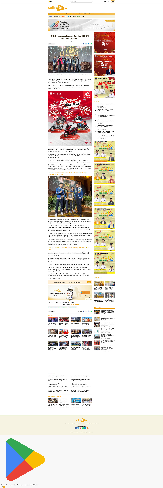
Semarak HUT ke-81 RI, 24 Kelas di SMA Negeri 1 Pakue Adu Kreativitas (105, 132)
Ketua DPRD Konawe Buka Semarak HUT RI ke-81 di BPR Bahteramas (63, 325)
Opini (90, 13)
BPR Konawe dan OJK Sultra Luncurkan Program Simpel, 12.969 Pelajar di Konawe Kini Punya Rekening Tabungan (75, 348)
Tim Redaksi (70, 423)
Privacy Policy (81, 423)
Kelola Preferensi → (75, 304)
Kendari (50, 16)
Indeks (113, 1)
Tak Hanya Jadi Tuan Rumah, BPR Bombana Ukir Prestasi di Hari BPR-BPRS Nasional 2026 (75, 336)
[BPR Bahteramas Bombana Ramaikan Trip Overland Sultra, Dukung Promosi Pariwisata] (87, 319)
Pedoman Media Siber (95, 423)
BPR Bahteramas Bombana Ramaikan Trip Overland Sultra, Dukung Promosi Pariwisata (87, 325)
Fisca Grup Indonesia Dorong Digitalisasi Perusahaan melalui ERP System (75, 325)
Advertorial (53, 13)
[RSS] (88, 428)
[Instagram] (80, 428)
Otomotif (71, 13)
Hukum (63, 13)
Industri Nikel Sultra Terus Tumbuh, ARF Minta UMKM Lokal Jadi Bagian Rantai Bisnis (57, 380)
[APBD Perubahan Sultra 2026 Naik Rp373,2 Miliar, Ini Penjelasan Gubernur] (97, 342)
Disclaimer (87, 423)
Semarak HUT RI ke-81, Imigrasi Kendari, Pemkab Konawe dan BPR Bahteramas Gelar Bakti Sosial (64, 336)
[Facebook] (76, 428)
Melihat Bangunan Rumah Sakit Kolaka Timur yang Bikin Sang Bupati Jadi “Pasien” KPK (98, 300)
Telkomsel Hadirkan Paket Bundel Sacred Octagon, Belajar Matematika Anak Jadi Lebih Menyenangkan (108, 348)
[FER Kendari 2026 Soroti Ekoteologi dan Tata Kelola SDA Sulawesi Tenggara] (97, 336)
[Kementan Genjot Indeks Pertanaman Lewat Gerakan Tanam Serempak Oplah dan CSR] (87, 331)
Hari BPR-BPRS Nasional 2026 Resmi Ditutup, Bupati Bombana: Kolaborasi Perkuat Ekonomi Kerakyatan (52, 348)
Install (1, 486)
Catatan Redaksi (57, 16)
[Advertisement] (70, 361)
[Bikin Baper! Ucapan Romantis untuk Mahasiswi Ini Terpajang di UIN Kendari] (97, 319)
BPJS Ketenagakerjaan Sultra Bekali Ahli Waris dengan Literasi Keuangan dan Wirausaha (80, 391)
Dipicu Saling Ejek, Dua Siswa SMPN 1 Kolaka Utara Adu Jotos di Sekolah (105, 110)
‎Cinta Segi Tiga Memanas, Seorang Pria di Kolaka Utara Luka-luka (105, 136)
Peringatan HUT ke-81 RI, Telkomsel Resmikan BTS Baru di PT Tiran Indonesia (58, 391)
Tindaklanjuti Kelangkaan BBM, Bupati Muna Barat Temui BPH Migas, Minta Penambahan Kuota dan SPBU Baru (107, 312)
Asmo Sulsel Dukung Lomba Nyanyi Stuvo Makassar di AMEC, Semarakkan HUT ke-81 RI (81, 387)
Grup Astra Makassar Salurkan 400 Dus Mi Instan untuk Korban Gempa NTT (80, 380)
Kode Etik (76, 423)
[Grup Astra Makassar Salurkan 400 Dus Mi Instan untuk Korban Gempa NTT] (87, 400)
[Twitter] (78, 428)
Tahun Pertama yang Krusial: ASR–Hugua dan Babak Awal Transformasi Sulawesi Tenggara (109, 288)
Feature (78, 16)
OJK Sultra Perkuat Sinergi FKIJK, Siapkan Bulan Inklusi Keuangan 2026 (58, 384)
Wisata (80, 13)
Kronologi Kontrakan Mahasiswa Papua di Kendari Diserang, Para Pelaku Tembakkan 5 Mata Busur (105, 105)
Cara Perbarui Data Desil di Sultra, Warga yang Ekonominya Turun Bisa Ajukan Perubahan (80, 377)
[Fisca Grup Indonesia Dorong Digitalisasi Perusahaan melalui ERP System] (76, 319)
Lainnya (94, 13)
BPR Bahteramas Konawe (62, 307)
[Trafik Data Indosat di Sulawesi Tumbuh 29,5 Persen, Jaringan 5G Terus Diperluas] (64, 343)
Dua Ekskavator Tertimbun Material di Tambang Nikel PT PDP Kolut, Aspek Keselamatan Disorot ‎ (105, 126)
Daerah (58, 13)
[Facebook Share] (83, 44)
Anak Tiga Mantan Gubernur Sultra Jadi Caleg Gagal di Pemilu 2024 (109, 300)
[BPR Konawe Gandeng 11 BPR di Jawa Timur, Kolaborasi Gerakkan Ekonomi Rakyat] (53, 400)
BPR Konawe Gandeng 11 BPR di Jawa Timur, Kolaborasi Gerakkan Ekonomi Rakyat (57, 377)
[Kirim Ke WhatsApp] (91, 44)
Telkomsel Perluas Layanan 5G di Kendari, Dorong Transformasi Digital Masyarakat (87, 348)
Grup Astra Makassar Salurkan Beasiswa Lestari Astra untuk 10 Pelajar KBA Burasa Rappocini (81, 384)
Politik (76, 13)
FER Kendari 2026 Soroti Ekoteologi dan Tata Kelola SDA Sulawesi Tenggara (107, 335)
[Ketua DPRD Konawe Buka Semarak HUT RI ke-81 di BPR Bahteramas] (64, 319)
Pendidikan (85, 13)
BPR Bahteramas (52, 307)
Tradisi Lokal (63, 16)
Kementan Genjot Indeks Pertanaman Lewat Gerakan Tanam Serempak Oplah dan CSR (87, 336)
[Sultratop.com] (57, 7)
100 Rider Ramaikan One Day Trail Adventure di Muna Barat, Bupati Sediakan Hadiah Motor (105, 121)
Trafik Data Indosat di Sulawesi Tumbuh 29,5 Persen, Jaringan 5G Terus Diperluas (63, 348)
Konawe (74, 307)
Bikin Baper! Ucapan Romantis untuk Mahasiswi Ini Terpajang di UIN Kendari (107, 318)
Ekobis (67, 13)
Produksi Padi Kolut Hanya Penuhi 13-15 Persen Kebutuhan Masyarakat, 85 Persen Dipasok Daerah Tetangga (52, 336)
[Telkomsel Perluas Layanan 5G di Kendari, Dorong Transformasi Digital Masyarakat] (87, 343)
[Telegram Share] (89, 44)
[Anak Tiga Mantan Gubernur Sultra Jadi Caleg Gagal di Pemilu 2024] (110, 295)
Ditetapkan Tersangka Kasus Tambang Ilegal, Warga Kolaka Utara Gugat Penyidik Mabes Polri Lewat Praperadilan (106, 115)
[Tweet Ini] (86, 44)
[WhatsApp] (83, 428)
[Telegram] (85, 428)
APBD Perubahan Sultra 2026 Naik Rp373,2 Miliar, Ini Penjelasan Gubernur (108, 341)
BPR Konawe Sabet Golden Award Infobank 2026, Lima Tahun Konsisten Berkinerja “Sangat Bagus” (52, 325)
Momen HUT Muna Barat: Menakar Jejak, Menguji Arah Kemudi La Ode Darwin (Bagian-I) (99, 288)
